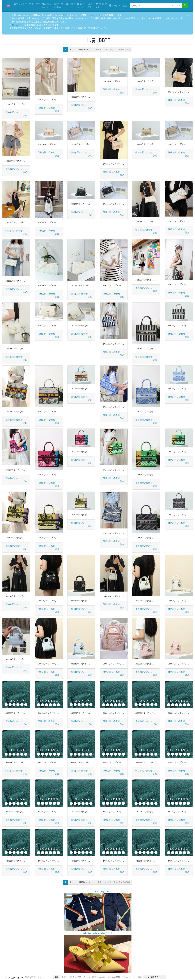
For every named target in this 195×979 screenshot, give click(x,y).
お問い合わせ (47, 6)
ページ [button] (114, 5)
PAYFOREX (95, 15)
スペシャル (80, 6)
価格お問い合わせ (14, 112)
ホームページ (18, 24)
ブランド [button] (20, 4)
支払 (65, 15)
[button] (25, 115)
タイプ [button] (34, 4)
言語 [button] (124, 5)
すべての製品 (58, 6)
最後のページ (84, 49)
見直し (90, 6)
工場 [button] (70, 4)
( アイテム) (101, 6)
